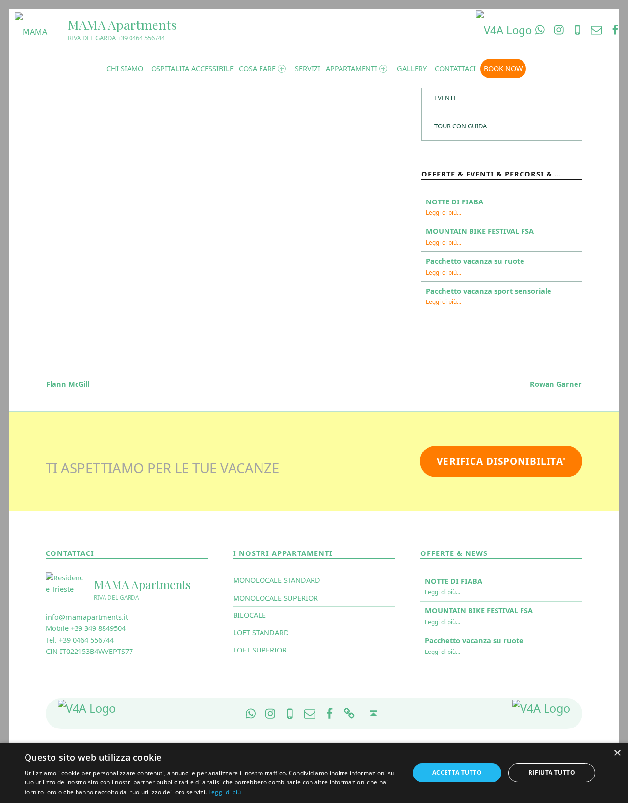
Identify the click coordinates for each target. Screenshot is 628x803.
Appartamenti (351, 68)
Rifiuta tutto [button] (551, 772)
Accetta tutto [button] (457, 772)
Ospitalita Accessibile (192, 68)
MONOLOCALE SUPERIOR (275, 597)
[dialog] (314, 773)
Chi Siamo (124, 68)
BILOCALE (249, 615)
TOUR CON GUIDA (460, 126)
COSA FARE (257, 68)
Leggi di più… (443, 212)
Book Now (503, 68)
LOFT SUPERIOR (260, 649)
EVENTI (444, 97)
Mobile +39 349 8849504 (86, 628)
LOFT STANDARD (261, 632)
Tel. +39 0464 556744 (80, 640)
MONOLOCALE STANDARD (276, 580)
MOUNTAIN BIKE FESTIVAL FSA (480, 231)
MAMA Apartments (122, 24)
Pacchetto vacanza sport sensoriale (488, 291)
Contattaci (455, 68)
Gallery (412, 68)
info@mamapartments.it (87, 617)
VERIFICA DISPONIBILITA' (501, 461)
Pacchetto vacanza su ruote (475, 261)
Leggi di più (225, 792)
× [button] (617, 753)
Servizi (307, 68)
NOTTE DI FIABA (454, 201)
